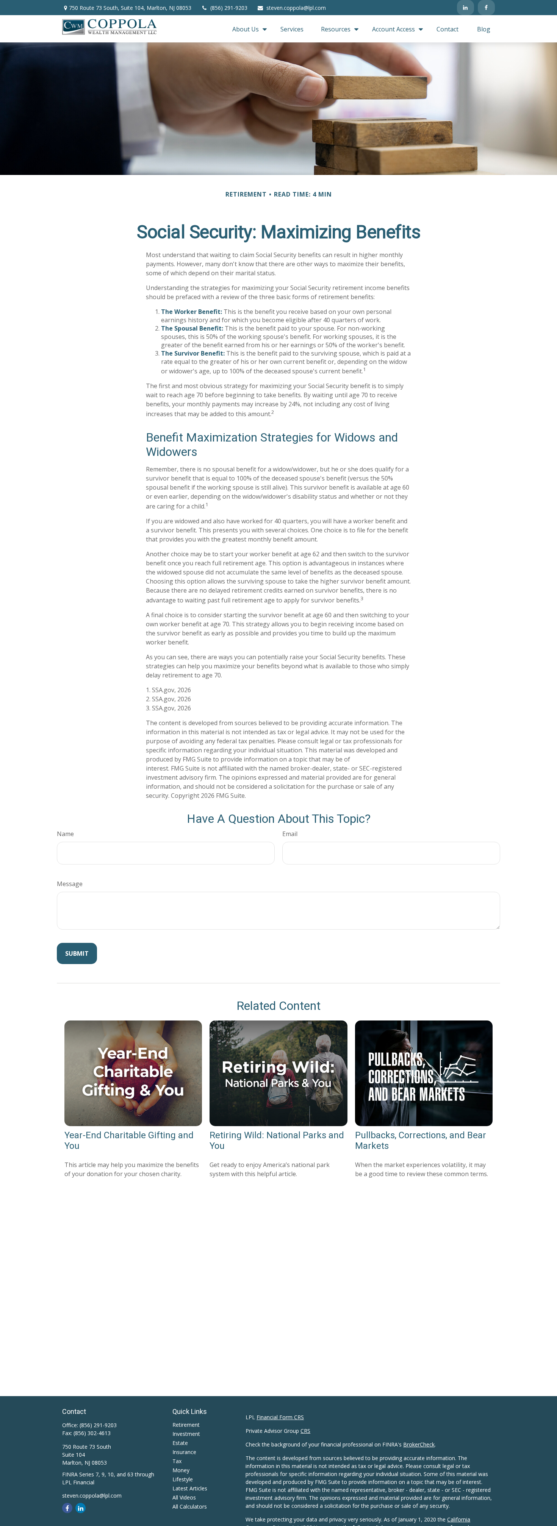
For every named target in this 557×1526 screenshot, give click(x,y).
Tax (176, 1461)
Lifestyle (182, 1479)
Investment (186, 1433)
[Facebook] (486, 7)
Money (180, 1470)
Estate (180, 1442)
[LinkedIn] (465, 7)
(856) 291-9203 (228, 7)
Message (70, 884)
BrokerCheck (419, 1444)
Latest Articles (189, 1488)
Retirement (186, 1424)
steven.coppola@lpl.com (296, 7)
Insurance (184, 1452)
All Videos (184, 1497)
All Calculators (189, 1506)
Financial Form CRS (280, 1417)
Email (289, 834)
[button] (247, 28)
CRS (305, 1430)
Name (65, 834)
